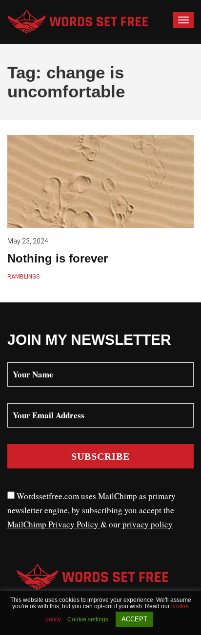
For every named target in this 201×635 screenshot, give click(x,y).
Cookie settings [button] (87, 619)
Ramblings (23, 276)
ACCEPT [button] (134, 619)
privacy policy (147, 524)
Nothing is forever (57, 258)
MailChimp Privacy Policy (53, 524)
